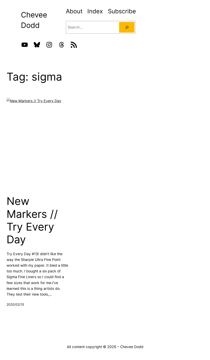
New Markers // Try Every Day (32, 220)
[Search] (127, 27)
